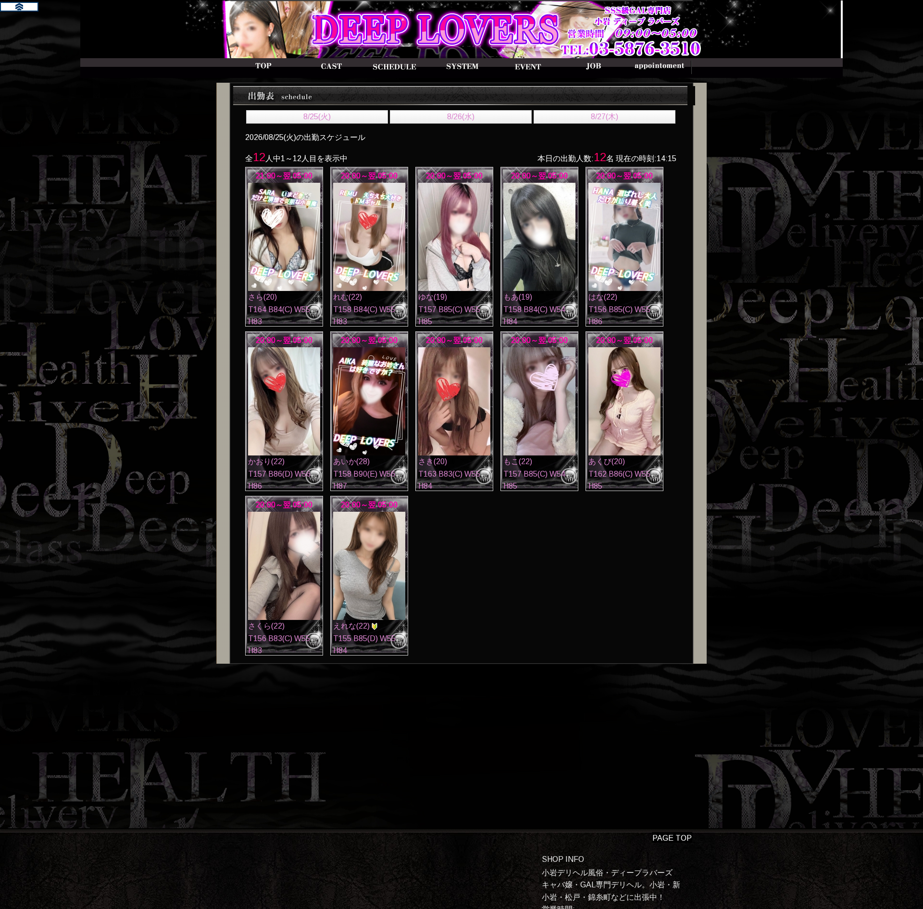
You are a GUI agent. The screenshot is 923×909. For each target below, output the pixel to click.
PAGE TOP (672, 838)
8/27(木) (604, 117)
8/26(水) (460, 117)
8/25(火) (317, 117)
